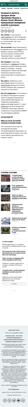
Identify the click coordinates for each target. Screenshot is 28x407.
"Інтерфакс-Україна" (19, 351)
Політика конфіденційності (14, 337)
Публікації (10, 8)
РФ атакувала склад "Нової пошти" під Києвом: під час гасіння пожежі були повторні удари (14, 253)
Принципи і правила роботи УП (14, 341)
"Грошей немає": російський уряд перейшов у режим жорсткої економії (18, 178)
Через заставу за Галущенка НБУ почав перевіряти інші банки (19, 196)
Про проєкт (19, 335)
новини (3, 8)
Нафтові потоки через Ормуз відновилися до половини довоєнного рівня (12, 278)
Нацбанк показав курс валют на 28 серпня (19, 219)
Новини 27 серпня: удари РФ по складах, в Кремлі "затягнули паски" (13, 265)
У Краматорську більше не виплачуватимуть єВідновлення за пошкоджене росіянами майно (18, 209)
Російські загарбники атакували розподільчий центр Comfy (19, 230)
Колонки (16, 8)
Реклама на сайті (10, 335)
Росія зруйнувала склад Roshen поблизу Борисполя (19, 187)
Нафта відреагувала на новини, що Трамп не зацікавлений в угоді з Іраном (13, 246)
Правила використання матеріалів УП (14, 339)
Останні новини (7, 241)
